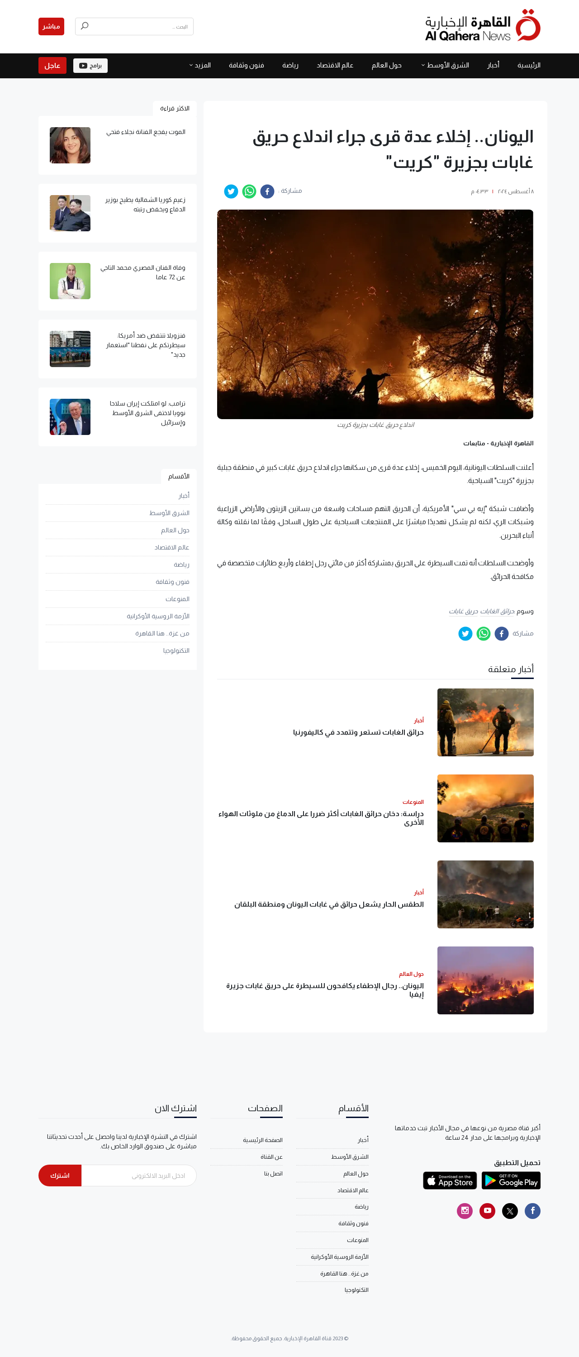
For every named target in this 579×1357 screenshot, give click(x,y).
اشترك (60, 1175)
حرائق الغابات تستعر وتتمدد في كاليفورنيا (358, 732)
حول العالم (387, 65)
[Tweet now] (510, 1211)
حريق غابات (463, 611)
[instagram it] (465, 1211)
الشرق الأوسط (448, 65)
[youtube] (487, 1211)
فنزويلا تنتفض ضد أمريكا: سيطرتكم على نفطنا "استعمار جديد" (145, 345)
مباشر (51, 26)
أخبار (493, 65)
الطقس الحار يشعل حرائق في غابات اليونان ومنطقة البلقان (329, 904)
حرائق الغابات (497, 611)
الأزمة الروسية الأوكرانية (158, 616)
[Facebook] (533, 1211)
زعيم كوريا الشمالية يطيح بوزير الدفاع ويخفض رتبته (145, 204)
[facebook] (267, 191)
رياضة (290, 65)
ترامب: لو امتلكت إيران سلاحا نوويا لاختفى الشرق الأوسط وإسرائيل (147, 413)
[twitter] (231, 191)
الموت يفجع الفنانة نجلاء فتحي (145, 131)
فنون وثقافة (246, 65)
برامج (96, 65)
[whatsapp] (249, 191)
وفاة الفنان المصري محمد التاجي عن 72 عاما (142, 272)
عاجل (52, 65)
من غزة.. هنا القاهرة (162, 633)
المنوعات (178, 598)
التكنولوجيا (176, 650)
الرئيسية (529, 65)
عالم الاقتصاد (335, 65)
